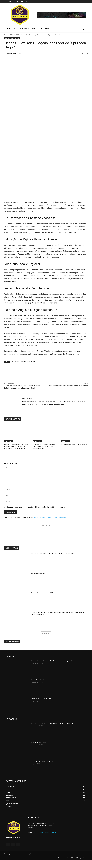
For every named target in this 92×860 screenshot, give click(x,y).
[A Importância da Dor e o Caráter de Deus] (74, 433)
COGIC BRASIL (15, 361)
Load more (45, 633)
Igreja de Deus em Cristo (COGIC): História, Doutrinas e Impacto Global (52, 553)
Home (6, 35)
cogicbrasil (12, 53)
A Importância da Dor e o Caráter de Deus (74, 444)
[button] (83, 29)
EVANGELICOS (14, 35)
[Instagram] (77, 1)
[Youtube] (86, 1)
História (17, 38)
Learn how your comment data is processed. (49, 517)
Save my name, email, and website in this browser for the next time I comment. (36, 507)
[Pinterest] (31, 59)
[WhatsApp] (36, 59)
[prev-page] (5, 453)
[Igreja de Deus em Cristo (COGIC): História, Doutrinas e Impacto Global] (16, 561)
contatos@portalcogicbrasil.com (45, 832)
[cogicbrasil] (5, 53)
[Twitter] (80, 1)
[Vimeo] (83, 1)
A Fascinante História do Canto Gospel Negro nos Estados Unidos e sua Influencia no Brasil (45, 446)
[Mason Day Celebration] (16, 581)
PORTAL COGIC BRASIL (28, 361)
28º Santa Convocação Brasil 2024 (42, 593)
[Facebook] (73, 1)
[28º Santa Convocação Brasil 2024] (16, 600)
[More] (41, 59)
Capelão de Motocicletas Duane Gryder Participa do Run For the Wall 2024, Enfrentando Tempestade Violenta (16, 446)
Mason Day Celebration (38, 573)
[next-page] (9, 453)
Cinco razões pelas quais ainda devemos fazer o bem (68, 386)
